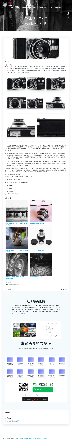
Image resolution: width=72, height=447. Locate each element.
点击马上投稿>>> (22, 314)
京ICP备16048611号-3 (44, 438)
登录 (18, 421)
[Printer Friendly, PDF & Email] (9, 65)
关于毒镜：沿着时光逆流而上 (30, 438)
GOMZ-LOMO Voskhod (14, 284)
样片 (17, 7)
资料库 (34, 7)
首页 (12, 7)
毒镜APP (50, 7)
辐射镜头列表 (43, 7)
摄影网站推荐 (58, 7)
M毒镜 (8, 61)
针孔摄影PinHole (26, 7)
